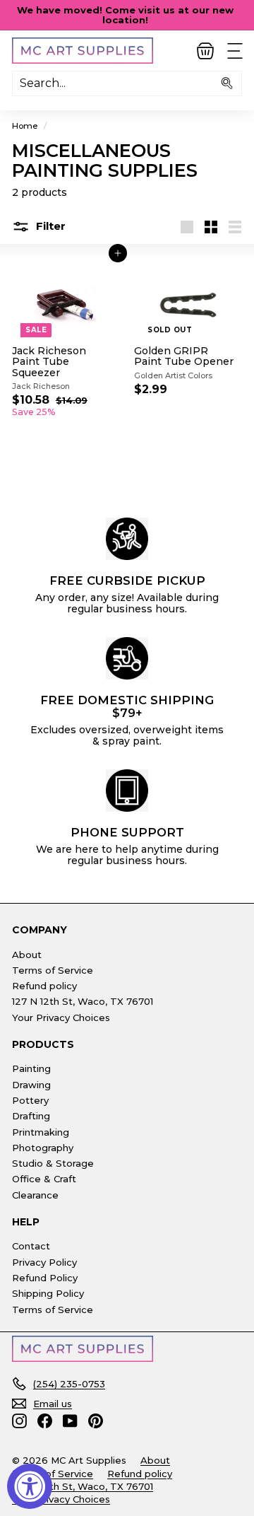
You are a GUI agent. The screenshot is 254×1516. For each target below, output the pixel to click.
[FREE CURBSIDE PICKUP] (127, 539)
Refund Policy (45, 1277)
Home (25, 125)
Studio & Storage (53, 1163)
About (27, 954)
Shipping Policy (48, 1293)
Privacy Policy (44, 1262)
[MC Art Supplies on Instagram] (19, 1420)
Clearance (35, 1195)
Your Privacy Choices (61, 1017)
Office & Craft (44, 1178)
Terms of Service (52, 970)
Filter (49, 226)
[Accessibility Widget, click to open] (29, 1486)
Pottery (30, 1100)
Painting (31, 1068)
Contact (31, 1246)
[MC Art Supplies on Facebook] (44, 1420)
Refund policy (44, 985)
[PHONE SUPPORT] (127, 790)
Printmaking (40, 1132)
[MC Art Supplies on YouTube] (70, 1420)
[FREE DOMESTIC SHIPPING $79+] (127, 658)
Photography (42, 1147)
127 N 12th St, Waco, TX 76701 (82, 1001)
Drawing (31, 1084)
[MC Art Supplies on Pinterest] (95, 1420)
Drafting (31, 1115)
